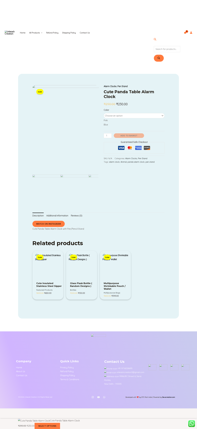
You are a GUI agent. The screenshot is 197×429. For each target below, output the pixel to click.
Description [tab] (38, 215)
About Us (20, 371)
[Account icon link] (191, 32)
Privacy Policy (67, 367)
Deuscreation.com (168, 397)
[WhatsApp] (104, 397)
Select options (47, 426)
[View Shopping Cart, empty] (185, 33)
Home (22, 33)
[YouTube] (98, 397)
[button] (41, 33)
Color (106, 110)
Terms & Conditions (69, 379)
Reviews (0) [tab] (76, 215)
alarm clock (114, 162)
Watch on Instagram (48, 224)
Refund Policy (52, 33)
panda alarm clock (136, 162)
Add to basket (128, 135)
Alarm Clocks (110, 86)
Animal (124, 162)
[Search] (159, 58)
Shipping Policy (69, 33)
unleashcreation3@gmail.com (130, 372)
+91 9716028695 (125, 368)
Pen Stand (123, 86)
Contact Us (85, 33)
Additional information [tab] (57, 215)
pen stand (150, 162)
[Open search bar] (155, 39)
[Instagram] (93, 397)
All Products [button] (34, 33)
